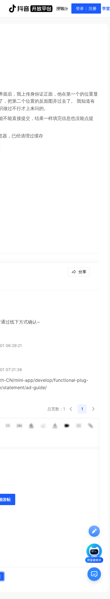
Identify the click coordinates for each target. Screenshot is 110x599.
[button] (70, 408)
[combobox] (48, 8)
